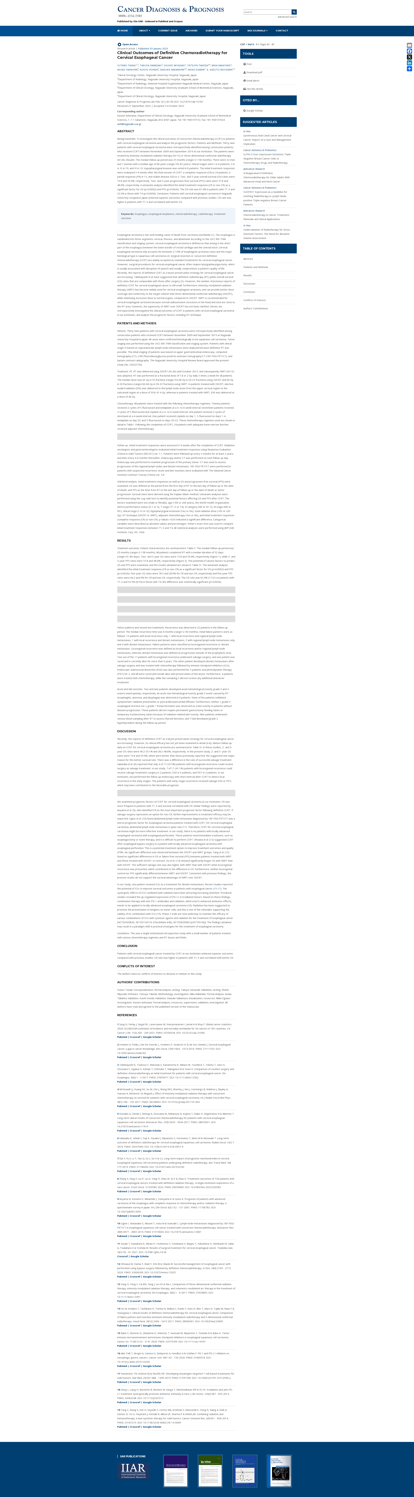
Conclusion (249, 291)
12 (211, 839)
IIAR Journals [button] (256, 30)
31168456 (142, 1166)
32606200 (137, 1272)
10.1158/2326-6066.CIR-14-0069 (162, 1422)
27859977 (162, 1077)
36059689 (178, 1187)
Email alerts (252, 80)
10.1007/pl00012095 (129, 1211)
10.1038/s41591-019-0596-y (214, 1377)
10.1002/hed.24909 (212, 1321)
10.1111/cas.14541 (195, 1341)
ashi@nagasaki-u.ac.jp (129, 124)
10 (144, 818)
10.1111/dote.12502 (186, 1077)
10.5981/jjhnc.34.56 (155, 1252)
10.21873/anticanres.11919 (132, 1126)
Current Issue (167, 30)
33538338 (169, 1032)
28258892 (155, 1101)
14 (178, 860)
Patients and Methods (255, 267)
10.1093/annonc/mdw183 (131, 1053)
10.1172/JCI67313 (153, 1398)
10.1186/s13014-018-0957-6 (166, 1146)
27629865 (201, 1292)
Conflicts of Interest (254, 300)
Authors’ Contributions (255, 308)
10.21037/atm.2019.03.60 (169, 1166)
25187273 (130, 1422)
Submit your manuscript (222, 30)
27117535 (209, 1048)
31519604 (158, 1231)
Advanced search (287, 16)
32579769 (171, 1341)
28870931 (204, 1122)
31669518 (199, 1357)
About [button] (144, 30)
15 (215, 888)
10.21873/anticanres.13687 (185, 1231)
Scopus (178, 21)
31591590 (185, 1377)
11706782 (204, 1207)
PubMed (163, 21)
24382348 (130, 1398)
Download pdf (254, 72)
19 (158, 913)
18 (189, 905)
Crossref (135, 1037)
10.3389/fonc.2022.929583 (206, 1187)
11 (184, 827)
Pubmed (122, 1037)
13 (227, 852)
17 (219, 888)
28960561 (188, 1321)
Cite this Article (254, 88)
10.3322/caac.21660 (193, 1032)
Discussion (249, 283)
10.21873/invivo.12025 (163, 1272)
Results (247, 275)
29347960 (137, 1146)
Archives (191, 30)
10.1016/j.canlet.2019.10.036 (133, 1361)
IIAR (140, 21)
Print (249, 64)
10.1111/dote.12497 (129, 1296)
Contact (282, 30)
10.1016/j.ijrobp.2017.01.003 (184, 1101)
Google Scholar (152, 1037)
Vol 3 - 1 (253, 44)
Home (124, 30)
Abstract (248, 258)
